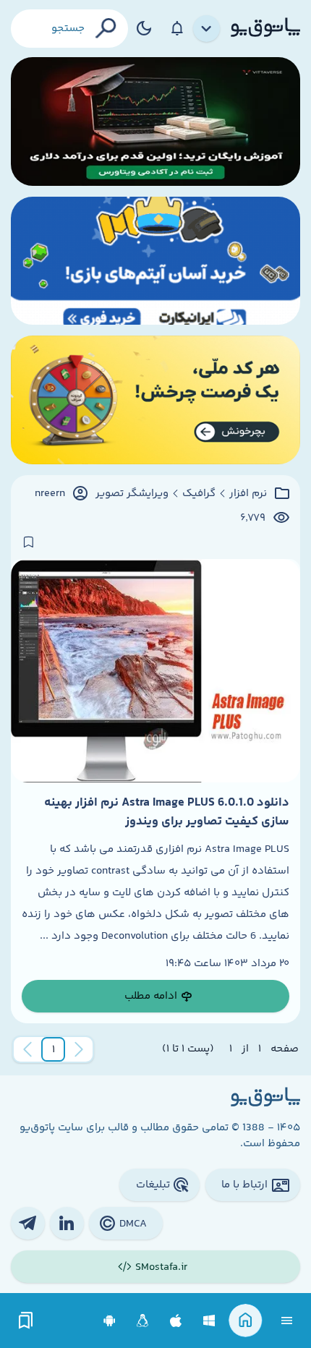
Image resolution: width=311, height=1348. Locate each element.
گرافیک (199, 494)
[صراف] (155, 400)
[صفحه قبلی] (79, 1049)
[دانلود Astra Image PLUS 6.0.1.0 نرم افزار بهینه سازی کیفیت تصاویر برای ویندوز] (155, 670)
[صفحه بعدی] (27, 1049)
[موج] (155, 121)
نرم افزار (248, 494)
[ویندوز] (209, 1321)
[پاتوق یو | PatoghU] (265, 28)
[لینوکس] (143, 1321)
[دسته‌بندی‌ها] (207, 29)
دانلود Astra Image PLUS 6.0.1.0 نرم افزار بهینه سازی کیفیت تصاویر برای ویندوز (166, 812)
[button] (53, 1049)
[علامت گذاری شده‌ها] (26, 1321)
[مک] (176, 1321)
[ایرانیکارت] (155, 261)
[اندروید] (109, 1321)
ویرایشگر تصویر (132, 494)
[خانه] (246, 1321)
